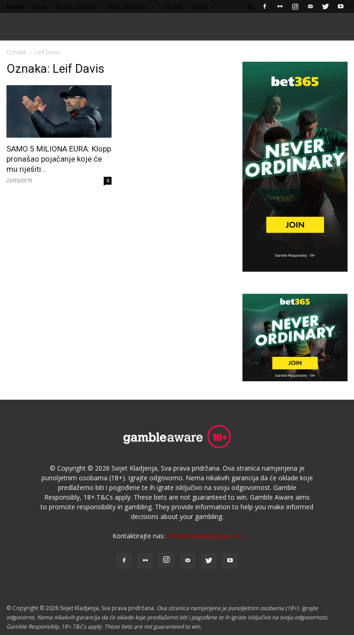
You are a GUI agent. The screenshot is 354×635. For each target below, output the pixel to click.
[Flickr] (280, 6)
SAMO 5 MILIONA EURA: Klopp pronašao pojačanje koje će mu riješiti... (58, 159)
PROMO (173, 6)
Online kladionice (126, 6)
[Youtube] (341, 6)
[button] (251, 6)
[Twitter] (325, 6)
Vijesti (39, 6)
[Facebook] (264, 6)
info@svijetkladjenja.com (204, 535)
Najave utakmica (76, 6)
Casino (200, 6)
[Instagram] (295, 6)
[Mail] (310, 6)
